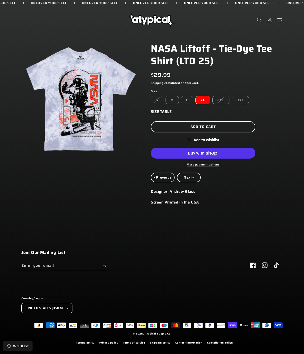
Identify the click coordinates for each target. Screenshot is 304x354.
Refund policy (85, 343)
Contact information (188, 343)
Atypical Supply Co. (158, 334)
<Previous (162, 177)
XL (202, 100)
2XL (220, 100)
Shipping (157, 83)
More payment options (203, 164)
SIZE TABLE (161, 112)
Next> (189, 177)
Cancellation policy (220, 343)
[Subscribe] (104, 265)
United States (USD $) (45, 308)
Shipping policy (160, 343)
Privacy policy (109, 343)
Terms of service (134, 343)
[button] (259, 20)
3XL (240, 100)
